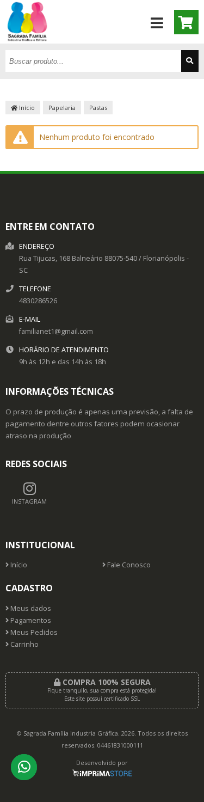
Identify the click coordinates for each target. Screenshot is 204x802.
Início (26, 107)
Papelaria (62, 107)
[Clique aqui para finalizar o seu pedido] (186, 22)
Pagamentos (30, 620)
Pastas (98, 107)
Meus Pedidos (33, 632)
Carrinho (24, 644)
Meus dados (30, 608)
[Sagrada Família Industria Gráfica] (27, 40)
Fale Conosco (128, 565)
